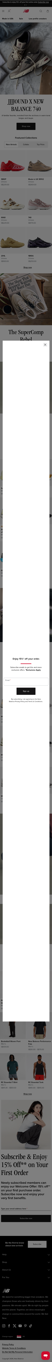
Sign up (26, 691)
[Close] (45, 345)
